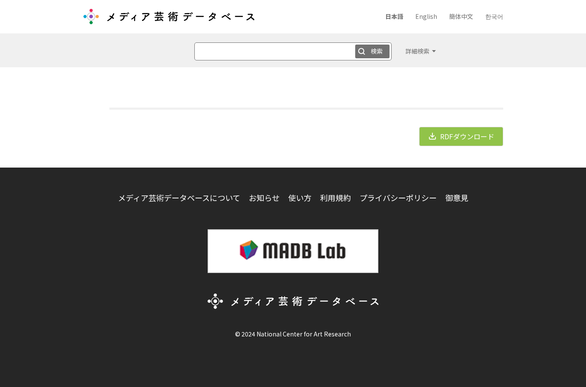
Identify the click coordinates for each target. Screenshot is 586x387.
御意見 (456, 197)
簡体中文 (461, 16)
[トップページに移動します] (168, 20)
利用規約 (335, 197)
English (426, 16)
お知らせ (264, 197)
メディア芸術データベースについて (179, 197)
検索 (377, 51)
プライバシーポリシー (398, 197)
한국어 (494, 16)
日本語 (394, 16)
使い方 (299, 197)
